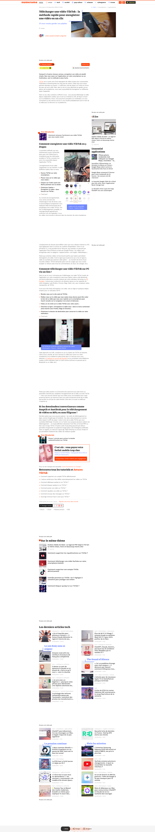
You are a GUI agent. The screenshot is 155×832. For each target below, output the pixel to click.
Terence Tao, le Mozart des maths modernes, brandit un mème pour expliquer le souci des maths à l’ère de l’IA (61, 791)
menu (41, 2)
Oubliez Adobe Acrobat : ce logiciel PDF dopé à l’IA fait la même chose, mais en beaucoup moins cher (68, 546)
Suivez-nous (85, 64)
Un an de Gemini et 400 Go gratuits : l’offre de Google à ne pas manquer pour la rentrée (105, 777)
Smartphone (102, 7)
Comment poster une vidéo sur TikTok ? (53, 488)
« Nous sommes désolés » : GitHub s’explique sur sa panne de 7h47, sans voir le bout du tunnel (62, 750)
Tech (94, 7)
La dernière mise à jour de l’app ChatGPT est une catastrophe (103, 189)
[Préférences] (123, 2)
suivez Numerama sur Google (71, 467)
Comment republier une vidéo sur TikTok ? (54, 491)
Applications (112, 7)
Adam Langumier (61, 36)
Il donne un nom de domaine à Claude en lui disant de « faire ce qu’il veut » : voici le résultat (61, 669)
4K (63, 430)
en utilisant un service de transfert (56, 358)
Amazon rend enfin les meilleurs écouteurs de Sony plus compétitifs (61, 655)
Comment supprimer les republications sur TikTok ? (68, 553)
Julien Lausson (49, 36)
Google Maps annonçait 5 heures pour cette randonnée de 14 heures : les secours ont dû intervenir (103, 175)
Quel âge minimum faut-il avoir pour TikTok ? (55, 497)
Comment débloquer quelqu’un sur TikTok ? (55, 482)
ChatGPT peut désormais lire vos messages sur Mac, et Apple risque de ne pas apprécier (62, 734)
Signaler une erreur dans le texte (68, 501)
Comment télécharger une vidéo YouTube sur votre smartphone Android (67, 562)
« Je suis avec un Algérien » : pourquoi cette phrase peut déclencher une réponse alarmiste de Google (62, 682)
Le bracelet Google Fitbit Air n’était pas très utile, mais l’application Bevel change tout (104, 183)
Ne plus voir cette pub (45, 60)
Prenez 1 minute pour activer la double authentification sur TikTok (61, 439)
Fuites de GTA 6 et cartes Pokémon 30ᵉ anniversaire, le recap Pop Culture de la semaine (105, 693)
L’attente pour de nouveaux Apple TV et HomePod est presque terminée (105, 679)
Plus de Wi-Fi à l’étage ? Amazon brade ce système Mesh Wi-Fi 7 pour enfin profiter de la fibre (105, 636)
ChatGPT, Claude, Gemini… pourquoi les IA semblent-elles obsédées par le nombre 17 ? (105, 649)
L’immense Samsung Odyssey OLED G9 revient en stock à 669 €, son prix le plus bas (105, 750)
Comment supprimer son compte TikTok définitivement (58, 476)
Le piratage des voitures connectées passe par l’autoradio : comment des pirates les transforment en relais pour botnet (62, 696)
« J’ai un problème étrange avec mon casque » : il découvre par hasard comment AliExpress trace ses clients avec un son (105, 666)
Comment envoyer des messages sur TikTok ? (55, 494)
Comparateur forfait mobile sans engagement (71, 459)
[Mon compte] (120, 2)
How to (42, 509)
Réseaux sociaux (59, 509)
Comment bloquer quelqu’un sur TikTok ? (54, 485)
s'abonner (132, 2)
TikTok (41, 82)
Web (68, 509)
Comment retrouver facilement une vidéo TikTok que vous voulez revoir (65, 136)
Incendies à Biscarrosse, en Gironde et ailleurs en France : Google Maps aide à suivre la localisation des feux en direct (102, 166)
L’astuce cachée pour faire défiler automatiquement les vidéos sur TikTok (64, 479)
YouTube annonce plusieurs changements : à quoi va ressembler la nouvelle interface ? (105, 764)
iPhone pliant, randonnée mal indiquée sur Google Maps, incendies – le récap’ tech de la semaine (106, 158)
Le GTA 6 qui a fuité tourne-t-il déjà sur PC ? (62, 762)
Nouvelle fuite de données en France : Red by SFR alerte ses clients (104, 733)
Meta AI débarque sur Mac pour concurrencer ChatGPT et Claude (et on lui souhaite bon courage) (105, 791)
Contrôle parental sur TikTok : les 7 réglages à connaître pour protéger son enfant (65, 578)
